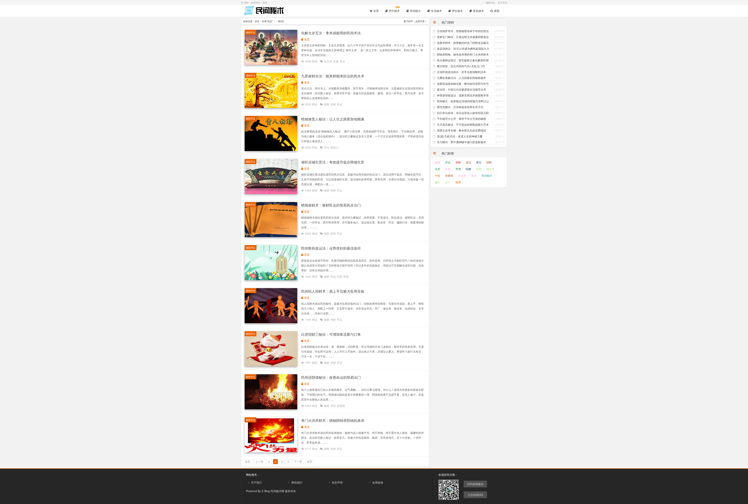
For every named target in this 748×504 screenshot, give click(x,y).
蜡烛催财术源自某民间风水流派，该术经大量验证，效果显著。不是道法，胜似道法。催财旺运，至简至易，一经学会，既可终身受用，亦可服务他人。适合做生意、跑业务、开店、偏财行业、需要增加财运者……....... (362, 222)
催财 (326, 104)
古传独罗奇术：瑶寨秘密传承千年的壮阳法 (463, 31)
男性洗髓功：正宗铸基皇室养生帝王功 (460, 107)
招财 (489, 162)
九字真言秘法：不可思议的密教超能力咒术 (463, 124)
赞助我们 (296, 482)
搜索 (496, 11)
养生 (479, 162)
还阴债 (341, 406)
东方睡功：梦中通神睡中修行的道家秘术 (461, 142)
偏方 (437, 182)
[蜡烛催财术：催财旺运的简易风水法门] (271, 236)
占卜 (448, 182)
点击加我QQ (475, 495)
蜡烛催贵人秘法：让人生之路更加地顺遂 (332, 118)
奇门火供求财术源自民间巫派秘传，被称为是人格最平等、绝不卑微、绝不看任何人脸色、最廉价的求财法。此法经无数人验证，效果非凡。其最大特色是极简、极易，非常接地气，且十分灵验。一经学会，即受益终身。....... (362, 437)
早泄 (458, 169)
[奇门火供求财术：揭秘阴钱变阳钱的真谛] (271, 451)
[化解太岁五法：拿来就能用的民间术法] (271, 64)
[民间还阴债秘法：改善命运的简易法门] (271, 408)
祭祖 (346, 276)
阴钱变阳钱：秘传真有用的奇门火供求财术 (463, 54)
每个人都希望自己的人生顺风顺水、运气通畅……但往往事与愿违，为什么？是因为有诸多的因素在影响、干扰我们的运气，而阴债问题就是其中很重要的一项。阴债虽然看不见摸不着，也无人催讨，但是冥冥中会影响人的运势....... (362, 394)
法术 (437, 169)
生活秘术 (436, 11)
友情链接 (377, 482)
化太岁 (328, 61)
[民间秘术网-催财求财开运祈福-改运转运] (264, 13)
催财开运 (490, 2)
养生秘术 (457, 11)
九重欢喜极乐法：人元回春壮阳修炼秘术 (461, 78)
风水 (474, 175)
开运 (342, 61)
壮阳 (479, 169)
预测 (458, 182)
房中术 (490, 169)
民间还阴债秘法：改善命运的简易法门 (331, 377)
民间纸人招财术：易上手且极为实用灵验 (332, 291)
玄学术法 (502, 2)
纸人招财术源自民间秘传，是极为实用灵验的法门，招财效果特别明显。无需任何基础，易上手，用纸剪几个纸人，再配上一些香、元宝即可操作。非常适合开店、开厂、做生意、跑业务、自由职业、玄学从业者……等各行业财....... (362, 308)
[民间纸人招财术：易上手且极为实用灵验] (271, 322)
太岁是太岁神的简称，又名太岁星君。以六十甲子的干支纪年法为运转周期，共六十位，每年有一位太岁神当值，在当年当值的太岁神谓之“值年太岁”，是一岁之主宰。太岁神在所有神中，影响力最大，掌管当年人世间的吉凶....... (362, 50)
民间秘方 (415, 11)
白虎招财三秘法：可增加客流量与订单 (331, 334)
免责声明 (337, 482)
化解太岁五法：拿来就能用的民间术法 (331, 32)
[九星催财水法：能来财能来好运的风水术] (271, 107)
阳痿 (468, 169)
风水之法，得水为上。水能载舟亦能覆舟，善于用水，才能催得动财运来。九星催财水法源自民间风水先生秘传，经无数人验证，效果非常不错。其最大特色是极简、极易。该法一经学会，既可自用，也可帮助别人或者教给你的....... (362, 93)
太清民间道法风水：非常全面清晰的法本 (461, 72)
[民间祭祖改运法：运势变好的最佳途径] (271, 279)
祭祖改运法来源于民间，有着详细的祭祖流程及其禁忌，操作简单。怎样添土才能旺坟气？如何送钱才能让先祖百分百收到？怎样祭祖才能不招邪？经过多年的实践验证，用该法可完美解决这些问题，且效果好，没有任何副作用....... (362, 265)
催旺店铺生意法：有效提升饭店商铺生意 (332, 161)
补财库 (449, 175)
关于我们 (256, 482)
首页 (376, 11)
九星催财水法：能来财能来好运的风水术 (332, 75)
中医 (437, 175)
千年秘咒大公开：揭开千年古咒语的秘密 (461, 119)
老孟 (269, 21)
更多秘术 (478, 11)
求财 (333, 104)
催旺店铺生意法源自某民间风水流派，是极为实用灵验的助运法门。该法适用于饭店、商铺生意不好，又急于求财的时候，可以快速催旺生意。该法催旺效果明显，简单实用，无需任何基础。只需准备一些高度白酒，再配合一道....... (362, 179)
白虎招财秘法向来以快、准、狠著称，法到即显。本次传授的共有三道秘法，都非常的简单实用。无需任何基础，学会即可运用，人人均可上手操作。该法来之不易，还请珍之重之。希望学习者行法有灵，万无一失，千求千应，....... (362, 351)
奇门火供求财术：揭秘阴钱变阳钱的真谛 (332, 420)
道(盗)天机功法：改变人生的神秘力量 (459, 136)
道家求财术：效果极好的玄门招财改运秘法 (463, 43)
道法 (468, 162)
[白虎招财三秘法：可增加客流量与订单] (271, 365)
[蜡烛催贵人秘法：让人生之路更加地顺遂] (271, 150)
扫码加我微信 (475, 484)
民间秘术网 (277, 491)
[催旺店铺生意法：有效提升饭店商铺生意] (271, 193)
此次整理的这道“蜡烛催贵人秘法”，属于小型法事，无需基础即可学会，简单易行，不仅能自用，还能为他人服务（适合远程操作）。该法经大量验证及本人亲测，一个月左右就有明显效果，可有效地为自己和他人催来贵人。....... (362, 136)
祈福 (336, 61)
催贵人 (334, 147)
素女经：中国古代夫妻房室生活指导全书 (461, 89)
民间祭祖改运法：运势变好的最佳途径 (331, 248)
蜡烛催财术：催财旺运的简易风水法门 (331, 204)
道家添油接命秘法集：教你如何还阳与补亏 (463, 84)
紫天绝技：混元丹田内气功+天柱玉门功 (461, 66)
